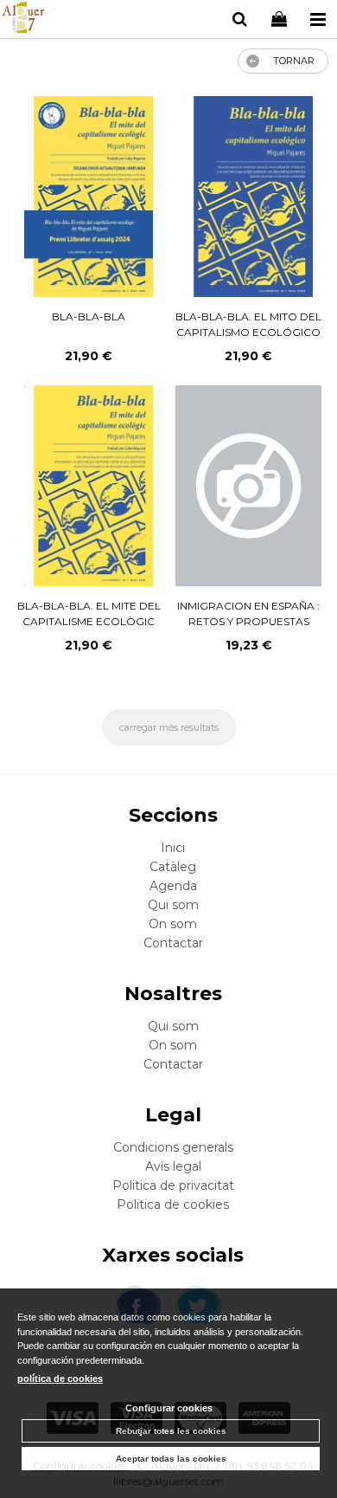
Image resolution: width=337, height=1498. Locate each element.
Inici (173, 848)
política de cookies (60, 1378)
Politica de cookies (173, 1204)
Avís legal (173, 1166)
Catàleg (172, 867)
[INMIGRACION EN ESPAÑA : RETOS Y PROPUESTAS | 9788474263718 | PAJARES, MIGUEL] (248, 485)
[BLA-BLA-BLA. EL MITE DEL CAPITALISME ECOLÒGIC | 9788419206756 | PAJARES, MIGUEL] (88, 485)
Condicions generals (173, 1147)
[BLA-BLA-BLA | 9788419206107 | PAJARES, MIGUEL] (88, 196)
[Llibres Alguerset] (23, 20)
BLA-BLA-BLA (88, 316)
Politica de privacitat (173, 1185)
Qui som (173, 905)
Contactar (173, 943)
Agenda (173, 886)
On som (173, 924)
